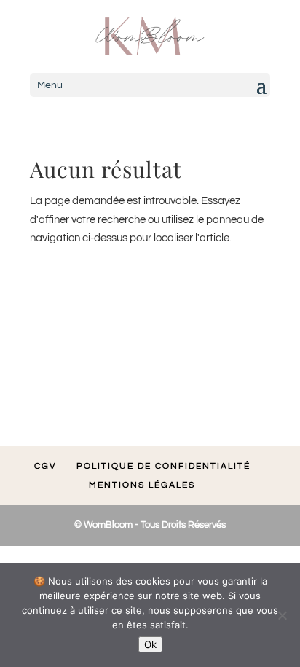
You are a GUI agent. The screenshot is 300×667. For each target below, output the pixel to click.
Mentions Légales (142, 485)
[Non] (282, 615)
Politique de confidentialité (163, 466)
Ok (150, 644)
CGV (45, 466)
